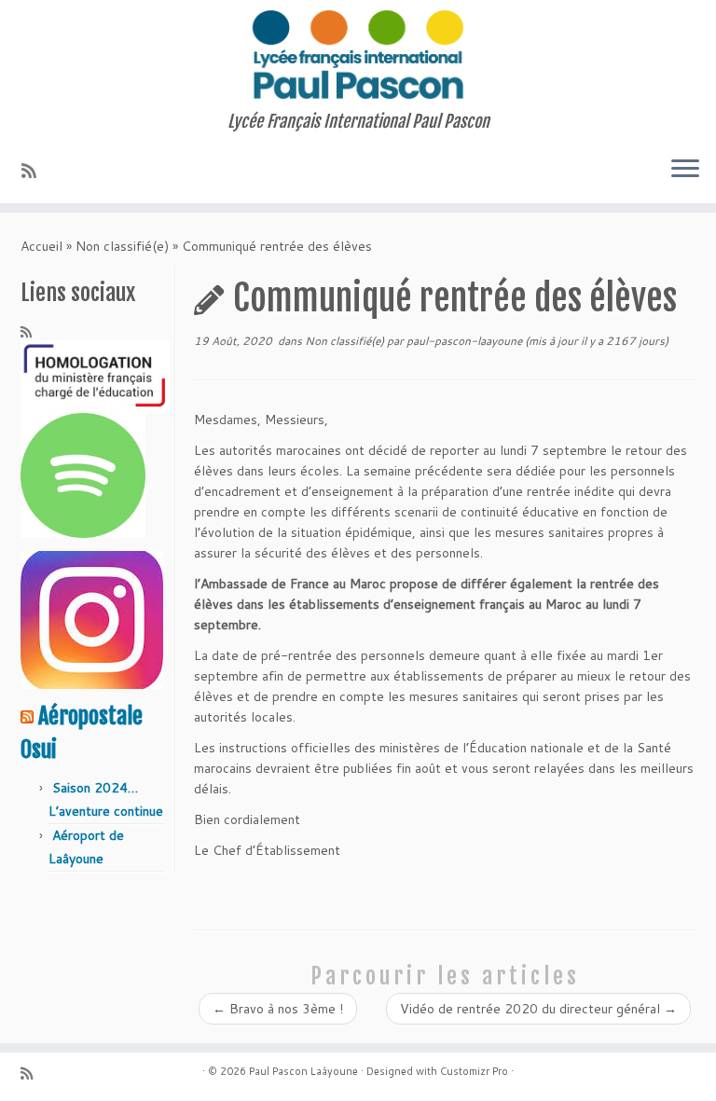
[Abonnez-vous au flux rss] (34, 170)
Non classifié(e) (122, 246)
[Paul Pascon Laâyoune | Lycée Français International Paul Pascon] (358, 56)
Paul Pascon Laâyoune (303, 1071)
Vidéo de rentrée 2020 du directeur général (538, 1008)
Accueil (41, 246)
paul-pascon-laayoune (464, 341)
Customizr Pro (474, 1071)
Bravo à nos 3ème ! (278, 1008)
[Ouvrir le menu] (685, 170)
